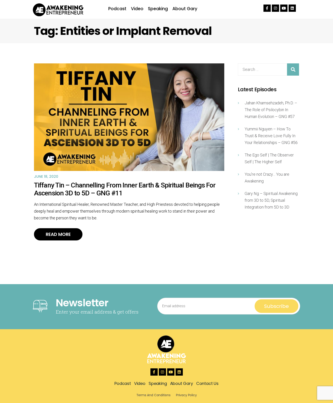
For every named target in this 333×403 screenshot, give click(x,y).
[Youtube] (283, 8)
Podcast (117, 9)
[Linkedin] (292, 8)
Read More (58, 234)
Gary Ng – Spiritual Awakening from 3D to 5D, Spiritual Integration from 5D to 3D (271, 200)
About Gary (184, 9)
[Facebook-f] (267, 8)
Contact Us (207, 383)
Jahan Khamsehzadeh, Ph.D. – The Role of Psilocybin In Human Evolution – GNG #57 (271, 110)
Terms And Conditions (153, 395)
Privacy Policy (186, 395)
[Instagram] (275, 8)
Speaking (158, 9)
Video (137, 9)
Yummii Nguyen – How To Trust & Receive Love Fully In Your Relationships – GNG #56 (271, 136)
